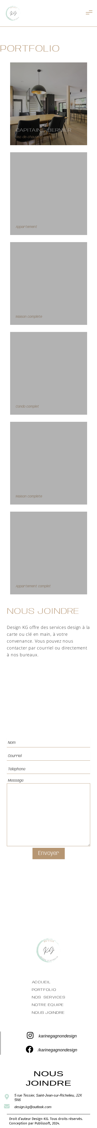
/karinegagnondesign (57, 1050)
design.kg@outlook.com (33, 1107)
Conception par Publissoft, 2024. (34, 1123)
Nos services (48, 997)
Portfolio (44, 990)
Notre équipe (48, 1005)
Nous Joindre (48, 1013)
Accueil (41, 982)
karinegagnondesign (58, 1036)
